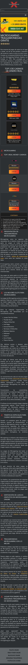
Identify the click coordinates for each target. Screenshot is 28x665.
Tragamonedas (14, 4)
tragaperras (24, 573)
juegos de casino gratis (20, 53)
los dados (4, 573)
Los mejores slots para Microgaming (12, 221)
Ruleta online (14, 650)
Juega (14, 91)
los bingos (12, 573)
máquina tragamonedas (20, 514)
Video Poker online (14, 652)
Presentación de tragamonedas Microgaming (14, 219)
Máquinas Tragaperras (14, 658)
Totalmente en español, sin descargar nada (13, 589)
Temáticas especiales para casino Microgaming (14, 222)
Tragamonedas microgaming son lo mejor (13, 225)
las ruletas (24, 571)
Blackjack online (14, 655)
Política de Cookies (14, 661)
